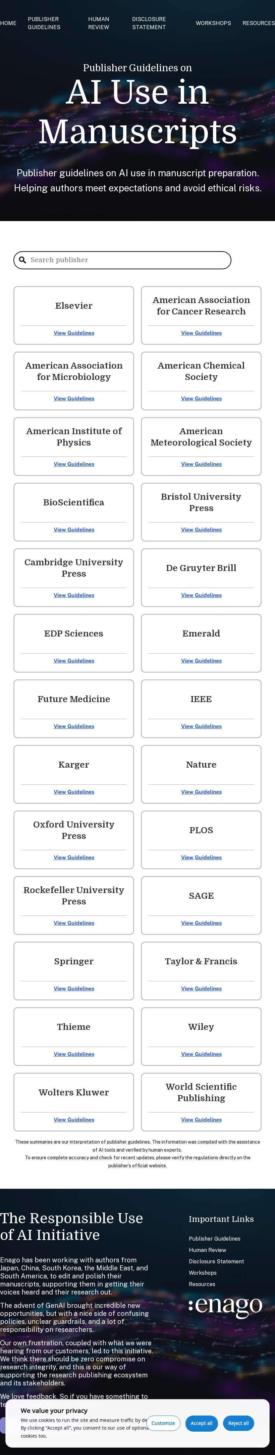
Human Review (207, 1250)
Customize (163, 1423)
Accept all (202, 1423)
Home (8, 23)
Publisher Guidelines (214, 1239)
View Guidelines (74, 333)
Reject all (238, 1423)
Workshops (213, 23)
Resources (258, 23)
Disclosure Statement (216, 1261)
